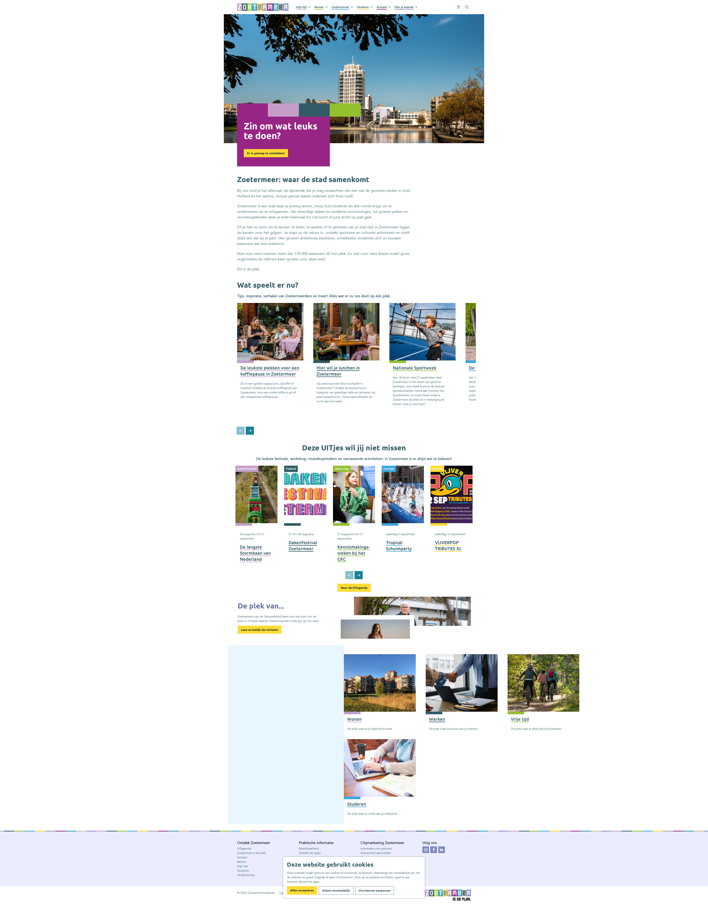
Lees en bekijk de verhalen (259, 629)
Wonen (242, 862)
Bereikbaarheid (309, 849)
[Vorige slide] (241, 431)
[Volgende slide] (250, 431)
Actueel (242, 857)
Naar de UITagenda (354, 587)
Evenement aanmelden (376, 853)
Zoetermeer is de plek (251, 853)
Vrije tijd (242, 866)
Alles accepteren (302, 890)
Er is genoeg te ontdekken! (266, 153)
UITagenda (244, 849)
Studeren (243, 871)
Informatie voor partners (376, 849)
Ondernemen (246, 875)
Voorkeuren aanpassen (375, 890)
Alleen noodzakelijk (336, 890)
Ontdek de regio (310, 853)
